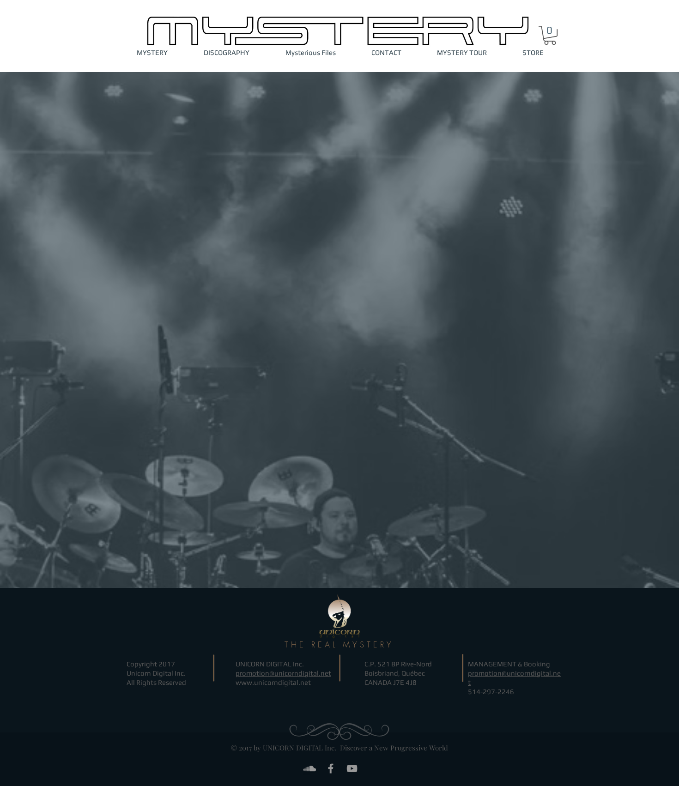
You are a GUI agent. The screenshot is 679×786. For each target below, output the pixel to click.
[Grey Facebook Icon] (330, 768)
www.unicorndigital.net (273, 682)
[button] (550, 35)
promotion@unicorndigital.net (283, 673)
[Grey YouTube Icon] (352, 768)
